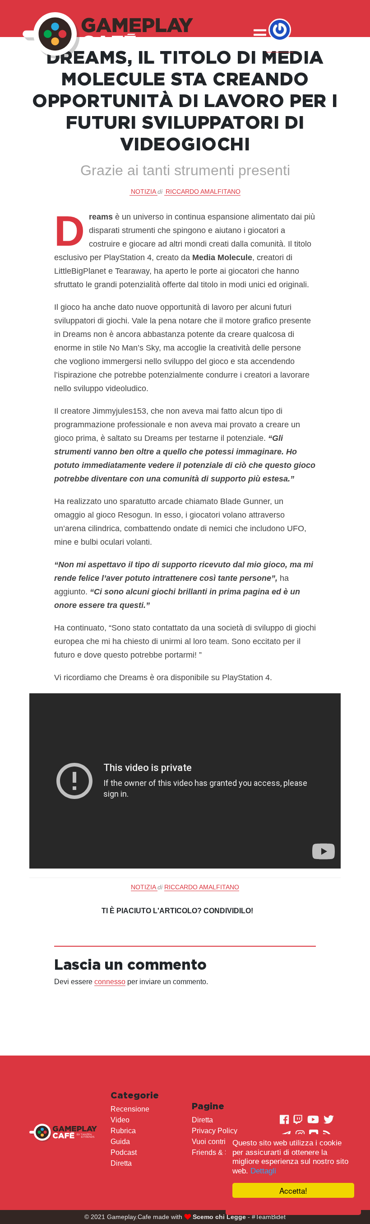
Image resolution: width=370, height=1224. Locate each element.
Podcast (124, 1152)
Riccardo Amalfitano (203, 191)
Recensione (130, 1109)
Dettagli (263, 1171)
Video (120, 1120)
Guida (120, 1141)
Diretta (121, 1163)
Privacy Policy (214, 1131)
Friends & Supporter (224, 1152)
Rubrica (123, 1131)
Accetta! (293, 1190)
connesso (109, 982)
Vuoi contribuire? (219, 1141)
